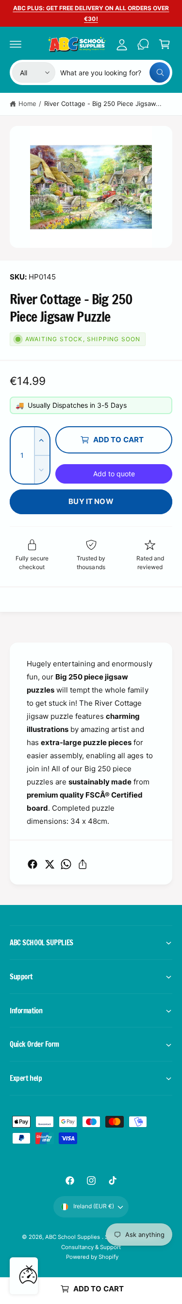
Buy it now (91, 501)
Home (27, 103)
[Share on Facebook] (32, 864)
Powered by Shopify (92, 1256)
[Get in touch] (143, 44)
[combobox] (115, 72)
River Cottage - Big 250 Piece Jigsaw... (103, 103)
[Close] (29, 1268)
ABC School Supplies (73, 1237)
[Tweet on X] (49, 864)
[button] (15, 44)
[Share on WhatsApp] (66, 864)
